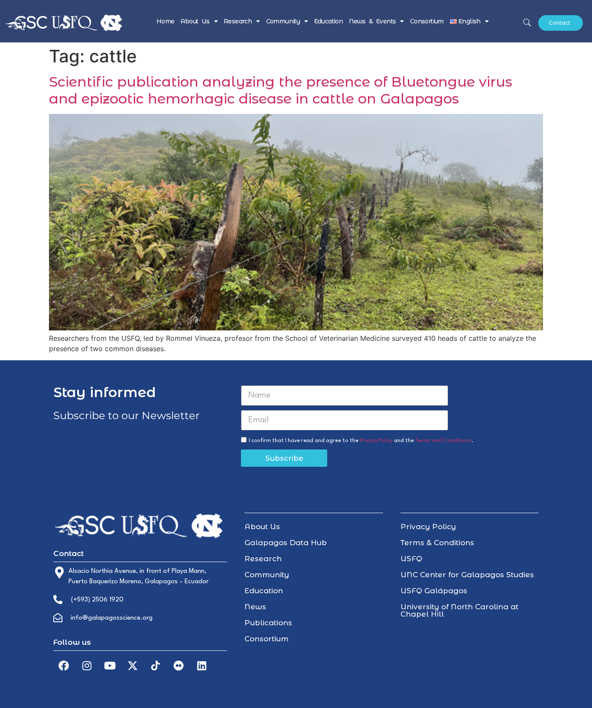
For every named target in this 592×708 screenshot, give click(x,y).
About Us (194, 21)
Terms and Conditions (443, 440)
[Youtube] (109, 665)
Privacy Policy (376, 440)
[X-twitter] (132, 665)
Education (328, 21)
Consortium (427, 21)
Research (238, 21)
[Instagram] (86, 665)
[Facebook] (63, 665)
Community (283, 21)
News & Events (372, 21)
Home (165, 21)
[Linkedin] (201, 665)
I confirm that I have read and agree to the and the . (361, 440)
